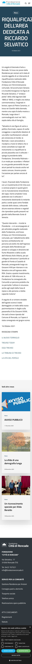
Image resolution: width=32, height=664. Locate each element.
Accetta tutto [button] (23, 651)
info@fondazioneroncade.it (12, 570)
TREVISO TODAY (8, 342)
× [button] (30, 627)
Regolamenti (7, 617)
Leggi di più (14, 636)
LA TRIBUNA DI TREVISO (11, 352)
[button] (16, 660)
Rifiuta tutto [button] (16, 655)
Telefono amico (8, 598)
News (16, 13)
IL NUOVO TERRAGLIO (10, 337)
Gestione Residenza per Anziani (14, 584)
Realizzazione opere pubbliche (14, 603)
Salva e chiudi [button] (8, 651)
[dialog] (16, 644)
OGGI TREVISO (7, 347)
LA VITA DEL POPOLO (10, 358)
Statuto (5, 621)
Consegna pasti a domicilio (12, 588)
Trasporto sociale (8, 593)
